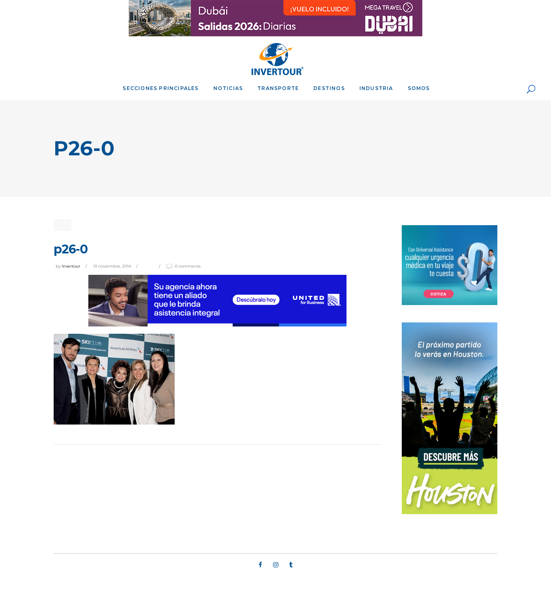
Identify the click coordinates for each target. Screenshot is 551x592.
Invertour (71, 266)
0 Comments (187, 266)
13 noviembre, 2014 (112, 266)
